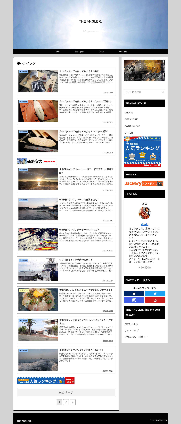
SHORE (128, 112)
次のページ (66, 392)
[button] (163, 92)
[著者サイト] (139, 267)
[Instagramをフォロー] (146, 267)
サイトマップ (131, 330)
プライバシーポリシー (136, 337)
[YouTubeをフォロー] (149, 267)
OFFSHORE (131, 119)
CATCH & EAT (132, 126)
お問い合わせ (131, 324)
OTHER (128, 132)
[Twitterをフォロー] (142, 267)
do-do (144, 224)
